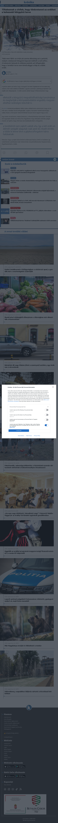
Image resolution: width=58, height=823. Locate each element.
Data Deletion (21, 435)
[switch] (46, 410)
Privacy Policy (37, 435)
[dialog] (29, 411)
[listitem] (29, 407)
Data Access (29, 435)
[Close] (53, 387)
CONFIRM (18, 430)
